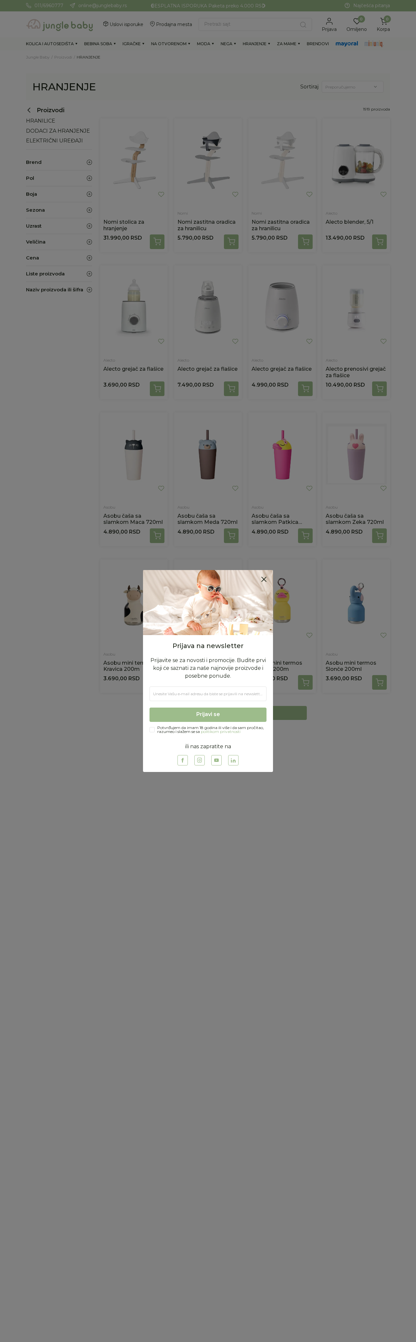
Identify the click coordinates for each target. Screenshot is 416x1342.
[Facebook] (182, 760)
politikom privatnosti (220, 731)
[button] (264, 579)
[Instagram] (199, 760)
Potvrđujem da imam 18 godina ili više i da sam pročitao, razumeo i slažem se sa (210, 730)
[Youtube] (216, 760)
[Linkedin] (233, 760)
